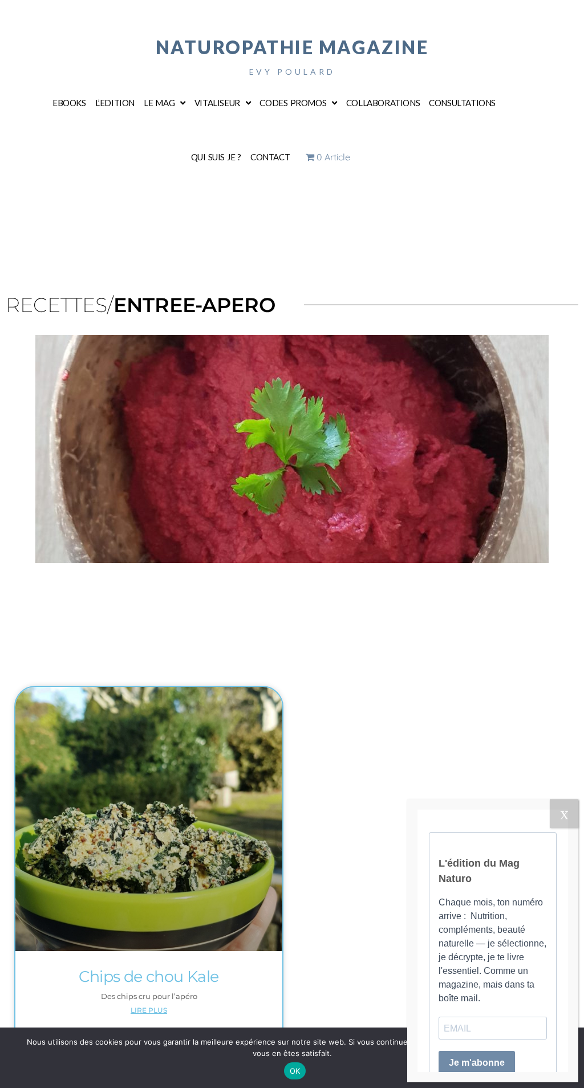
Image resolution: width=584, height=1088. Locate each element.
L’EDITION (115, 103)
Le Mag (159, 103)
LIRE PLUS (149, 1010)
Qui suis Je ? (216, 157)
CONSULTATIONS (462, 103)
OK (295, 1070)
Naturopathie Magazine (292, 47)
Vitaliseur (217, 103)
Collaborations (383, 103)
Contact (270, 157)
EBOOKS (69, 103)
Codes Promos (292, 103)
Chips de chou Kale (148, 976)
